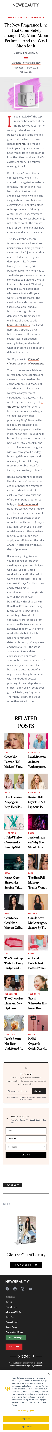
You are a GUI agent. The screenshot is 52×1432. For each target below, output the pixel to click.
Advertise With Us (13, 1312)
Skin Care (10, 1034)
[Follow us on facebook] (7, 1289)
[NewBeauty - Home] (26, 5)
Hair (7, 792)
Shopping (10, 833)
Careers (9, 1302)
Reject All (26, 1419)
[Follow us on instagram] (22, 1289)
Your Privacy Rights (26, 1411)
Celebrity (34, 752)
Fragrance (37, 17)
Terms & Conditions (14, 1332)
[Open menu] (6, 5)
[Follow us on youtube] (30, 1289)
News (31, 833)
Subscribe (14, 1346)
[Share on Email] (8, 1204)
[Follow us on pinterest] (15, 1289)
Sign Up (37, 1091)
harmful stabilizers (18, 325)
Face (7, 752)
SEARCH (26, 1154)
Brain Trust (10, 1317)
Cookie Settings (15, 1338)
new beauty (12, 1185)
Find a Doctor (11, 1307)
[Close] (49, 1374)
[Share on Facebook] (4, 1204)
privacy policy (27, 1099)
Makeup (22, 17)
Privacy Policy (12, 1322)
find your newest (28, 504)
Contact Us (10, 1297)
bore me (20, 143)
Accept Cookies (26, 1427)
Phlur (10, 209)
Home (11, 17)
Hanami (22, 574)
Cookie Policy (11, 1327)
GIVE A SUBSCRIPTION (26, 1265)
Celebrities (11, 994)
